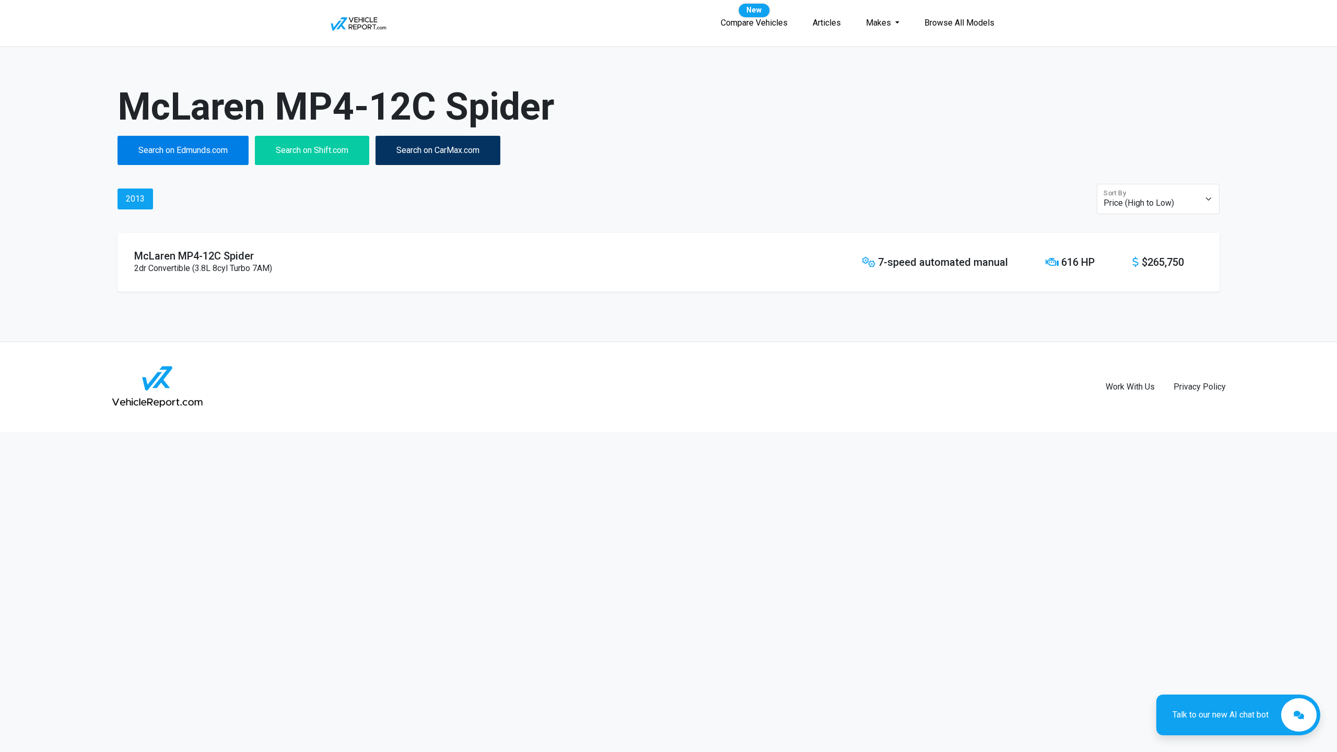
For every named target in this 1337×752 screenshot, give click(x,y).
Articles (827, 23)
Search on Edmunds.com (183, 150)
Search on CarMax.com (437, 150)
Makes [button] (879, 23)
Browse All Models (959, 23)
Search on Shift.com (312, 150)
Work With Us (1130, 387)
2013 (135, 199)
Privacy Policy (1200, 387)
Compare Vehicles (754, 23)
